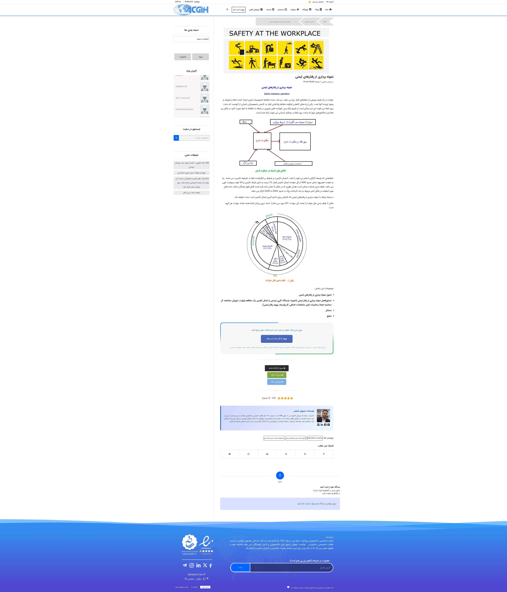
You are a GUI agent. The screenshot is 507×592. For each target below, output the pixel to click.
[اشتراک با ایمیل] (229, 454)
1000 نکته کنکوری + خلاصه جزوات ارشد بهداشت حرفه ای (191, 165)
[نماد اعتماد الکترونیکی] (196, 544)
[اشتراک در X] (305, 454)
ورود (200, 57)
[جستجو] (227, 10)
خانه (324, 21)
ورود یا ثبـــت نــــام (277, 338)
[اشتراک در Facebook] (323, 454)
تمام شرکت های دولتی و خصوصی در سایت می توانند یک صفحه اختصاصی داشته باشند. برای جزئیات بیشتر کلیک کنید (192, 182)
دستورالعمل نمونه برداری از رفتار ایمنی (274, 438)
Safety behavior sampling (314, 438)
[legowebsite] (191, 10)
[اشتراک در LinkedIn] (267, 454)
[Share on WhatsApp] (286, 454)
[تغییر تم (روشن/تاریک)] (309, 2)
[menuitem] (329, 2)
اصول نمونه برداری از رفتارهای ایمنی (295, 438)
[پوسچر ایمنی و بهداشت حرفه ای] (277, 50)
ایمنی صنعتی (309, 21)
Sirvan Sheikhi (309, 81)
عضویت (182, 57)
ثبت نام (305, 503)
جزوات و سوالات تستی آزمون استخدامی (191, 172)
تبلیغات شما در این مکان (191, 192)
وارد (313, 503)
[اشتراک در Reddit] (248, 454)
